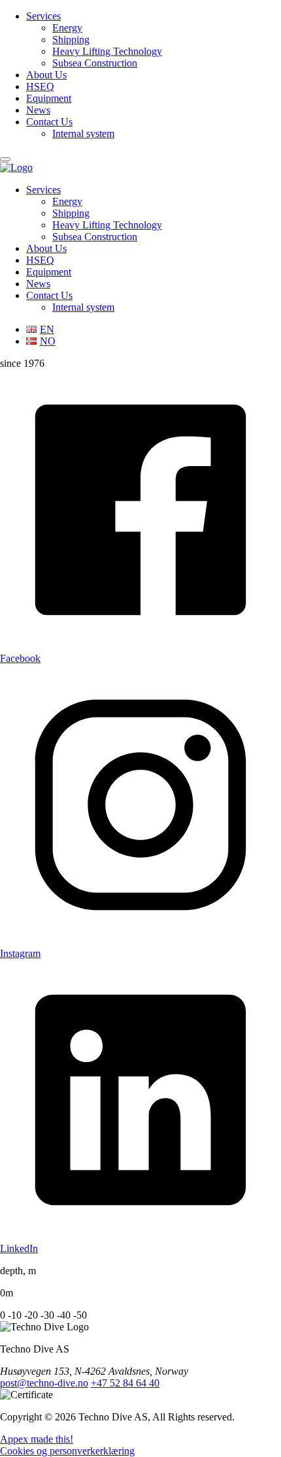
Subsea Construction (94, 63)
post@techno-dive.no (44, 1382)
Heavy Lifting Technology (107, 51)
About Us (46, 74)
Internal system (83, 133)
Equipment (48, 98)
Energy (67, 27)
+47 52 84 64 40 (125, 1382)
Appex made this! (36, 1439)
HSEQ (40, 86)
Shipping (71, 39)
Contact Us (49, 121)
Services (43, 16)
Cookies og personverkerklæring (67, 1450)
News (38, 110)
